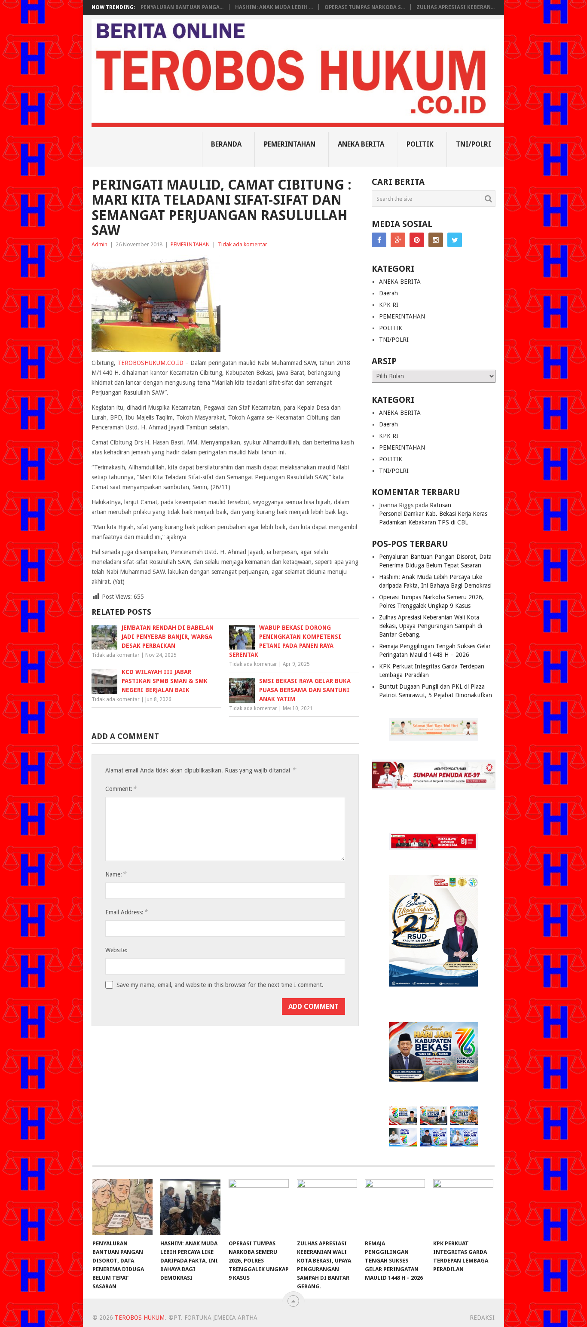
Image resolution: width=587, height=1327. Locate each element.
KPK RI (388, 304)
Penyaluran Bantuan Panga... (182, 7)
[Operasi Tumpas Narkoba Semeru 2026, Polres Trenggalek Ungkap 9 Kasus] (259, 1207)
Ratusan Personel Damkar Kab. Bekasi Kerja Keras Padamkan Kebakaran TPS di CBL (433, 514)
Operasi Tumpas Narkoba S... (364, 7)
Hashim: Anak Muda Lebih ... (274, 7)
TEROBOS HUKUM (140, 1317)
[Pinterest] (417, 240)
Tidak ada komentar (242, 244)
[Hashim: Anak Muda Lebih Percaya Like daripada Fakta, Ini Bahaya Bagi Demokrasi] (190, 1207)
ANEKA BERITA (361, 144)
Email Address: (126, 912)
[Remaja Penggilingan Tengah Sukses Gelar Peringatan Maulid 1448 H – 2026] (395, 1207)
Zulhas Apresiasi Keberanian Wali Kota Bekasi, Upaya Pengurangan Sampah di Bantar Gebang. (430, 626)
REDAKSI (482, 1317)
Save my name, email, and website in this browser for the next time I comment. (220, 984)
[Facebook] (379, 240)
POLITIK (420, 144)
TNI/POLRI (473, 144)
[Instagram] (435, 240)
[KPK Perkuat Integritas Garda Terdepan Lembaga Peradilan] (463, 1207)
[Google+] (398, 240)
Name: (115, 874)
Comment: (120, 789)
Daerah (388, 293)
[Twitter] (454, 240)
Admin (99, 244)
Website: (116, 950)
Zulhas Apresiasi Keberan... (455, 7)
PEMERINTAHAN (289, 144)
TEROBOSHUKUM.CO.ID (150, 362)
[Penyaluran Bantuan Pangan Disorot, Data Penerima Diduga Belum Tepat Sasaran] (122, 1207)
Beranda (226, 144)
